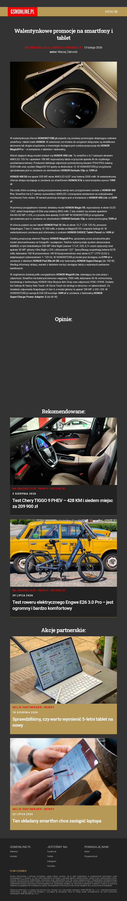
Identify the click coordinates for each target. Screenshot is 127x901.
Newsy (58, 47)
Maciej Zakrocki (67, 51)
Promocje (73, 47)
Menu (110, 11)
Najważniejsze (37, 47)
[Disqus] (63, 362)
